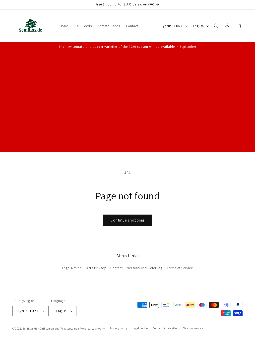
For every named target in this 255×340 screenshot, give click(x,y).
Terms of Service (180, 268)
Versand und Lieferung (144, 268)
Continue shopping (127, 220)
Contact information (165, 328)
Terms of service (193, 328)
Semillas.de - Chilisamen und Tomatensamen (51, 328)
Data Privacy (96, 268)
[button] (216, 25)
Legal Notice (71, 268)
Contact (116, 268)
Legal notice (140, 328)
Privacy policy (119, 328)
